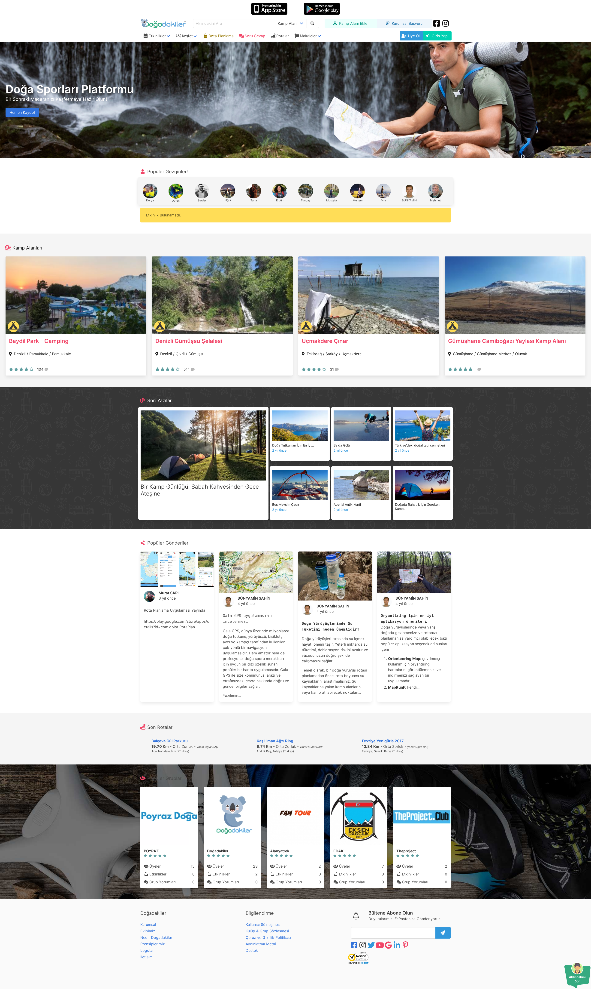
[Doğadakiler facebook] (354, 945)
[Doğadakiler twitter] (371, 945)
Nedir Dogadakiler (156, 937)
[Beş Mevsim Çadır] (300, 485)
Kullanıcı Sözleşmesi (263, 924)
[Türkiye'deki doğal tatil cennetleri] (422, 425)
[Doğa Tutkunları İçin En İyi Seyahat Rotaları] (300, 425)
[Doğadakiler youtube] (380, 945)
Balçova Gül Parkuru (169, 741)
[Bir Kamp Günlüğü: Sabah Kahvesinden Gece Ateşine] (203, 445)
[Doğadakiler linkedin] (397, 945)
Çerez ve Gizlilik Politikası (268, 937)
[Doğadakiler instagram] (446, 23)
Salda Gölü (342, 445)
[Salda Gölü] (361, 425)
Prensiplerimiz (152, 944)
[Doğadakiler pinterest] (406, 945)
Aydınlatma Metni (261, 944)
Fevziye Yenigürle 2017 (383, 741)
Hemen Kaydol (22, 112)
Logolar (147, 950)
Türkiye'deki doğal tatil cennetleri (420, 445)
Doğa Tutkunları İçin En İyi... (293, 445)
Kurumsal (148, 924)
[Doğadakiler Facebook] (437, 23)
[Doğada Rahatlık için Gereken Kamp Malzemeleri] (422, 485)
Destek (252, 950)
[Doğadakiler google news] (388, 945)
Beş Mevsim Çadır (285, 504)
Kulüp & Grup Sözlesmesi (267, 931)
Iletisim (146, 957)
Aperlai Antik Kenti (347, 504)
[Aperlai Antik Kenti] (361, 485)
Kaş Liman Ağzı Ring (275, 741)
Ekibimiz (147, 931)
